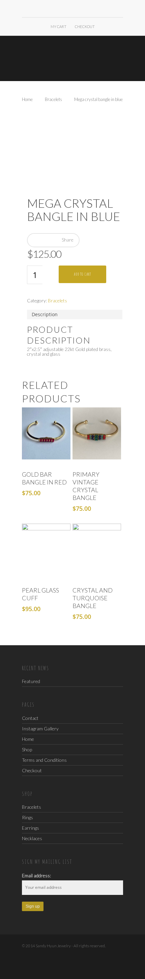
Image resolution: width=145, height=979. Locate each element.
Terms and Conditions (44, 760)
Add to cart (82, 274)
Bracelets (53, 99)
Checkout (85, 26)
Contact (30, 718)
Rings (27, 817)
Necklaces (32, 838)
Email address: (36, 875)
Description (45, 314)
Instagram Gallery (40, 728)
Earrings (30, 828)
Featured (31, 681)
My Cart (58, 26)
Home (27, 99)
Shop (27, 749)
